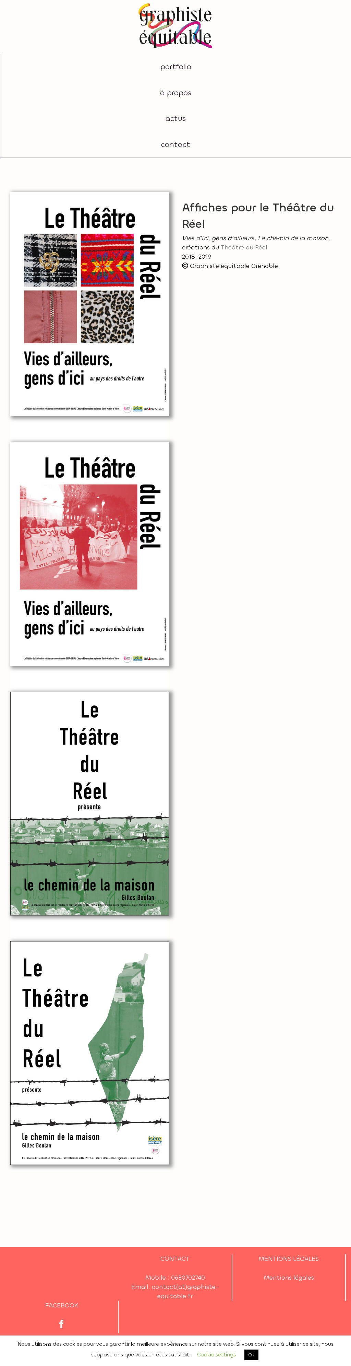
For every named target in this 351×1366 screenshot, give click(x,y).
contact (175, 144)
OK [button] (251, 1355)
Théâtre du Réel (244, 247)
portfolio (175, 67)
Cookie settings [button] (216, 1354)
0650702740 (188, 1277)
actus (176, 118)
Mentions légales (289, 1277)
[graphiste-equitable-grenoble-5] (175, 5)
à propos (175, 93)
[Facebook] (61, 1324)
